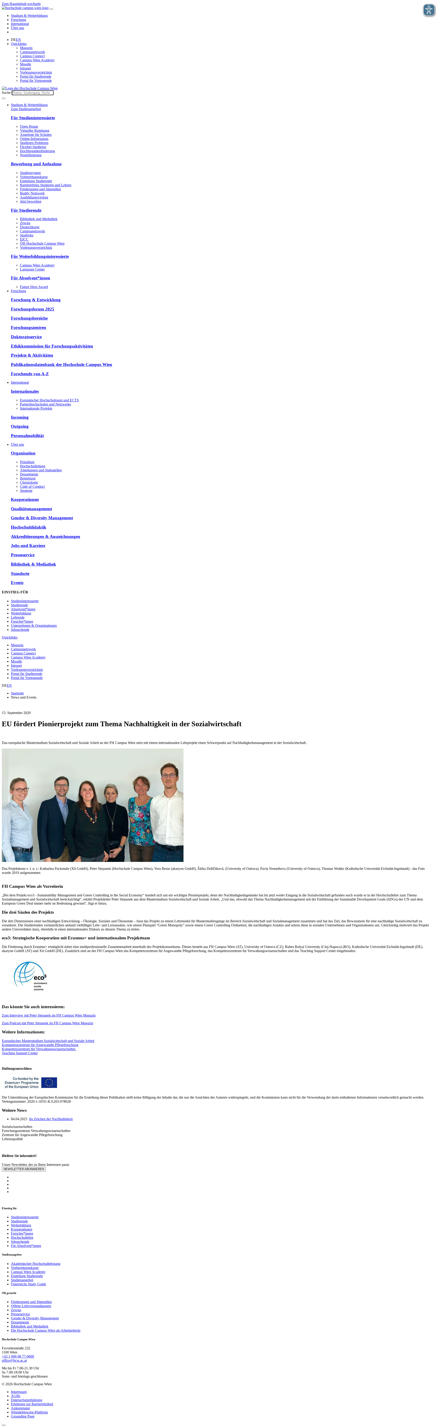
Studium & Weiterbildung (29, 15)
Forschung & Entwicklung (36, 299)
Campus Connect (32, 56)
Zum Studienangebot (26, 109)
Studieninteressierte (25, 601)
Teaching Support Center (20, 1053)
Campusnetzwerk (32, 52)
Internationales (25, 391)
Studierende (19, 605)
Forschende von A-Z (30, 373)
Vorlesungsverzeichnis (36, 72)
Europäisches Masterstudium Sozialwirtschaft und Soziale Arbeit (48, 1041)
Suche (6, 93)
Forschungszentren (28, 327)
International (20, 24)
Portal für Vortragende (36, 80)
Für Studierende (26, 210)
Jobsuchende (20, 630)
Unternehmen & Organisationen (34, 625)
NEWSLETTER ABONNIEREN (24, 1169)
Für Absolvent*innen (30, 278)
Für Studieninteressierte (33, 117)
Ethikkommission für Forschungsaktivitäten (52, 346)
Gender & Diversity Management (42, 517)
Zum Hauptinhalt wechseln (21, 4)
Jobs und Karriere (28, 545)
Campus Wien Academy (37, 60)
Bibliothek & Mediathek (33, 564)
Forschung (18, 20)
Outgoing (20, 426)
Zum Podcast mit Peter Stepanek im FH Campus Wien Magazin (47, 1023)
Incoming (20, 417)
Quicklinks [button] (19, 44)
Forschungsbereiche (29, 318)
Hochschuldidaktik (28, 527)
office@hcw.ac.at (14, 1360)
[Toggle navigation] (51, 9)
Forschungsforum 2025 (32, 309)
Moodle (25, 64)
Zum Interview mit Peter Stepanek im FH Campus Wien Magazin (49, 1015)
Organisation (23, 453)
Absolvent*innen (23, 609)
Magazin (26, 48)
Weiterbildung (21, 613)
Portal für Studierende (35, 76)
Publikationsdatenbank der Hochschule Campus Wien (61, 364)
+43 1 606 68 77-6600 (18, 1356)
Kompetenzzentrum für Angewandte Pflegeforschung (40, 1045)
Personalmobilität (27, 435)
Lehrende (18, 617)
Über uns (17, 28)
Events (17, 582)
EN (18, 40)
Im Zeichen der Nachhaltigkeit (51, 1119)
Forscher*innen (22, 621)
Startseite (17, 693)
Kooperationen (25, 499)
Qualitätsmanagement (31, 508)
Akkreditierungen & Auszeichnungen (45, 536)
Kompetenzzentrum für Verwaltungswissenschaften (39, 1049)
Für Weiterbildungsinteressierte (40, 256)
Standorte (20, 573)
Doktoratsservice (26, 336)
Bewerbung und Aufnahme (36, 164)
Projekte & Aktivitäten (32, 355)
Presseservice (23, 554)
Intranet (25, 68)
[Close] (3, 1425)
